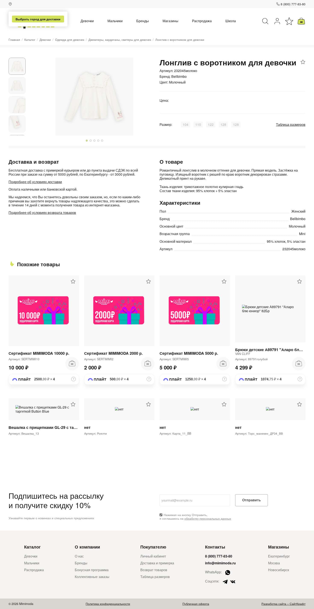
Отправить (251, 500)
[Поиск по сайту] (265, 21)
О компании (87, 547)
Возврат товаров (153, 569)
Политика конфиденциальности (108, 604)
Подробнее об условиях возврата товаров (42, 212)
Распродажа (202, 20)
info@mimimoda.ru (220, 562)
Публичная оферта (195, 604)
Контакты (215, 547)
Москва (274, 562)
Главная (14, 39)
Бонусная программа (92, 569)
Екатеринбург (279, 556)
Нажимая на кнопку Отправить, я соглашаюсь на (195, 516)
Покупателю (153, 547)
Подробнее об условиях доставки (35, 181)
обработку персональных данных (207, 518)
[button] (87, 141)
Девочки (87, 20)
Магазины (170, 20)
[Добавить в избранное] (302, 62)
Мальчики (115, 20)
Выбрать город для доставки (38, 19)
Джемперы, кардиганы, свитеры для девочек (119, 39)
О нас (79, 556)
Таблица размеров (290, 124)
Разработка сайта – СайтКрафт (283, 604)
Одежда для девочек (69, 39)
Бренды (142, 20)
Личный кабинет (153, 556)
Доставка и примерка (157, 562)
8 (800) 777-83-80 (293, 4)
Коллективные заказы (92, 576)
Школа (230, 20)
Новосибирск (278, 569)
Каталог (29, 39)
